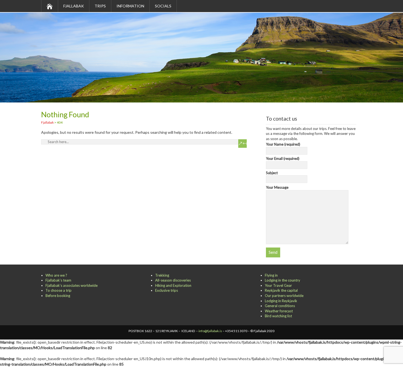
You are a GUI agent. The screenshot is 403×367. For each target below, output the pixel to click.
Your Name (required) (283, 144)
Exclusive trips (166, 290)
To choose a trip (59, 290)
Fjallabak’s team (58, 280)
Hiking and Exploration (173, 285)
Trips (100, 6)
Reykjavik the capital (281, 290)
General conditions (280, 306)
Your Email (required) (282, 158)
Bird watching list (278, 316)
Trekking (162, 275)
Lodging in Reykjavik (281, 301)
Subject (272, 173)
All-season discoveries (173, 280)
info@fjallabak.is (210, 331)
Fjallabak (73, 6)
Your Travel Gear (278, 285)
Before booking (58, 295)
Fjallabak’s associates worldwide (72, 285)
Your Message (277, 187)
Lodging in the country (282, 280)
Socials (163, 6)
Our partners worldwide (284, 295)
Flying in (271, 275)
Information (130, 6)
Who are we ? (56, 275)
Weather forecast (279, 311)
